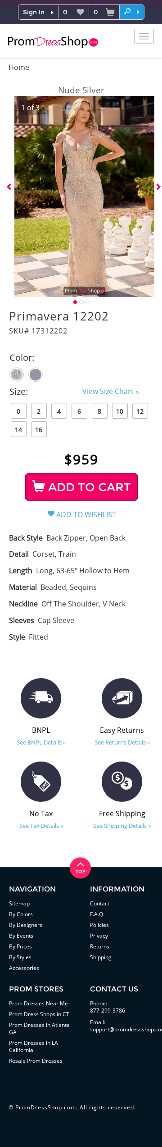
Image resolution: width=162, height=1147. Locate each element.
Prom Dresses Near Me (38, 1003)
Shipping (101, 957)
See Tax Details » (41, 826)
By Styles (20, 957)
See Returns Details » (122, 742)
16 (38, 429)
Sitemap (19, 903)
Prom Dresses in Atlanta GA (39, 1028)
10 (119, 411)
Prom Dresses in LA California (33, 1046)
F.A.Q (96, 914)
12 (140, 411)
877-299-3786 (107, 1010)
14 (18, 429)
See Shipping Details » (122, 826)
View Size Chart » (110, 391)
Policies (99, 925)
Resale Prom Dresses (36, 1061)
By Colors (21, 914)
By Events (21, 935)
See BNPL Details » (41, 742)
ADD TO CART (88, 487)
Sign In (34, 12)
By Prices (20, 946)
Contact (99, 903)
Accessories (24, 968)
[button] (132, 12)
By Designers (25, 925)
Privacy (99, 935)
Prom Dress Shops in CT (39, 1014)
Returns (99, 946)
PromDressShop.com (45, 1107)
